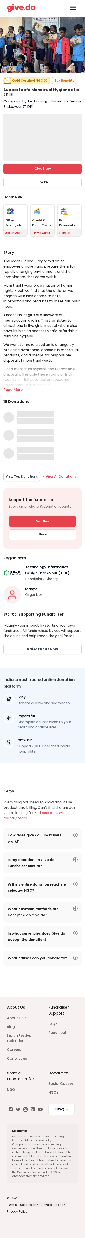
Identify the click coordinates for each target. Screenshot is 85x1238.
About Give (17, 1018)
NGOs (53, 1092)
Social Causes (61, 1083)
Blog (11, 1026)
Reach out (57, 1032)
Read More (13, 389)
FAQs (52, 1023)
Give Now (42, 168)
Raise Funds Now (42, 649)
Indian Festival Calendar (19, 1038)
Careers (14, 1049)
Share (42, 182)
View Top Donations (22, 476)
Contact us (17, 1058)
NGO (11, 1089)
